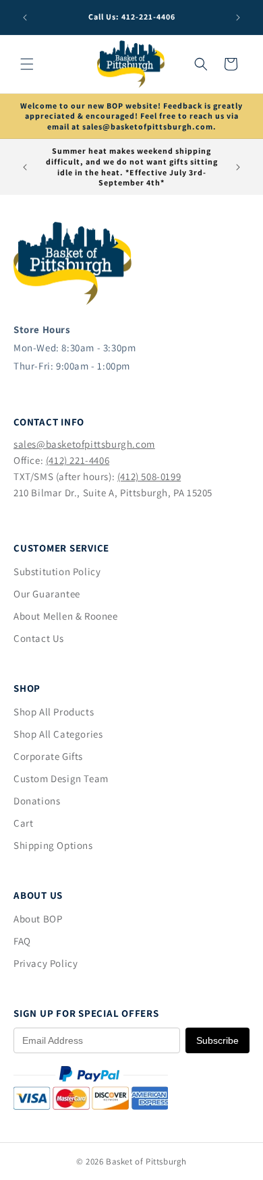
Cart (23, 823)
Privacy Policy (45, 963)
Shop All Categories (58, 734)
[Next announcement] (238, 17)
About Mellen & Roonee (65, 616)
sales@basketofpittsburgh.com (84, 444)
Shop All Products (53, 711)
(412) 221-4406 (77, 460)
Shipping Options (53, 845)
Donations (36, 800)
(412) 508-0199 (149, 476)
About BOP (37, 918)
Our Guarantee (46, 593)
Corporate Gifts (48, 756)
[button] (27, 64)
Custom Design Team (61, 778)
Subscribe (217, 1040)
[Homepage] (72, 301)
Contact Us (38, 638)
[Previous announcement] (25, 17)
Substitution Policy (56, 571)
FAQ (22, 941)
